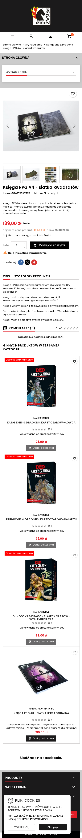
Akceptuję (53, 827)
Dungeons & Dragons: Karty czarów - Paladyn (41, 519)
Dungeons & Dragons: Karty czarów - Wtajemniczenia (41, 617)
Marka (38, 193)
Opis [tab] (6, 276)
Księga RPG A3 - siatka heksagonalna (41, 713)
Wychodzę (21, 827)
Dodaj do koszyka (49, 245)
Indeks (7, 193)
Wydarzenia (16, 72)
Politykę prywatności (32, 819)
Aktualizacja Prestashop (41, 834)
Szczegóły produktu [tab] (32, 276)
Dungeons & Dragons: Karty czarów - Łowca (41, 422)
